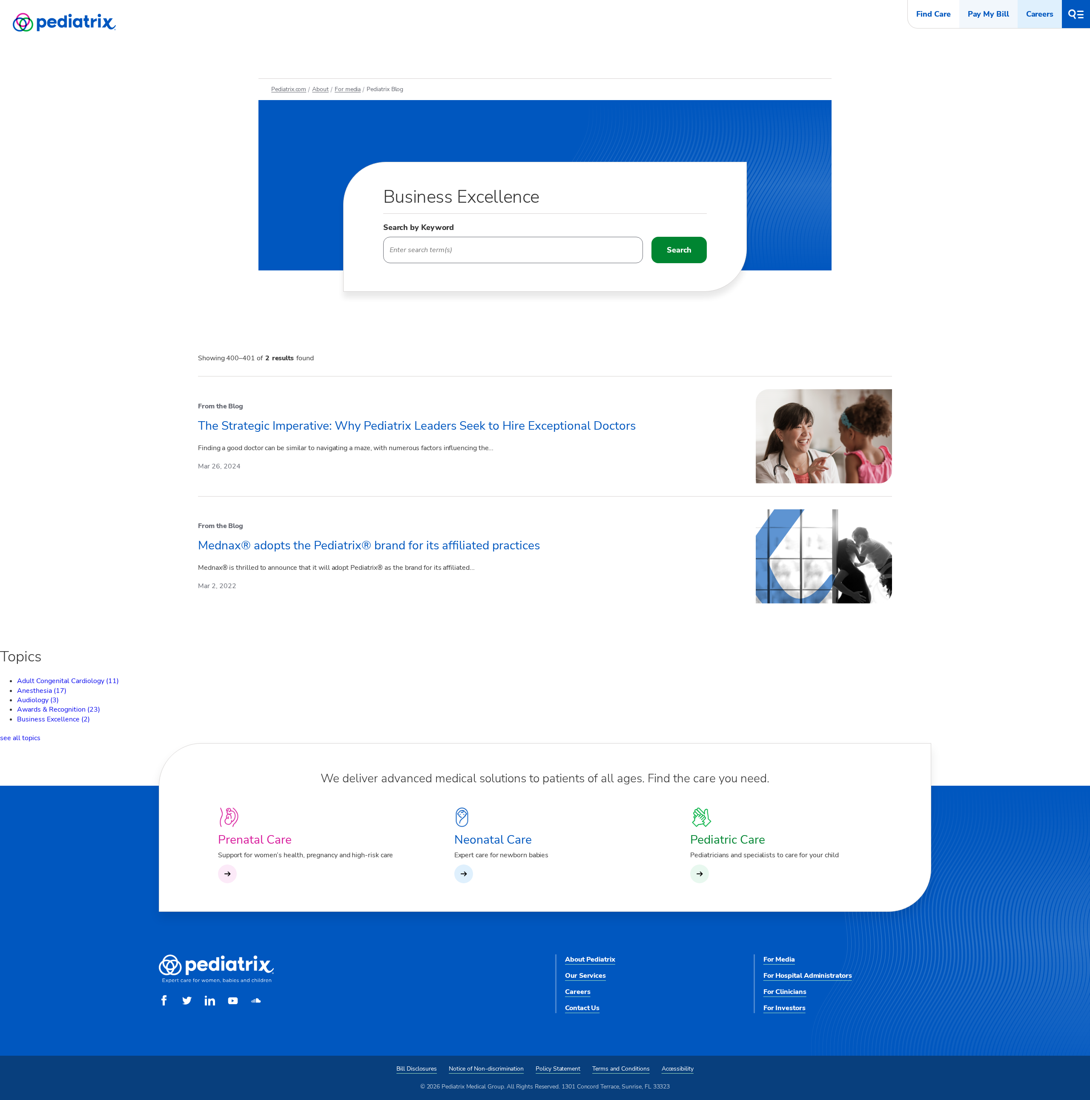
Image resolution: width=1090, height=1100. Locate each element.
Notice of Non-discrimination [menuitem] (486, 1069)
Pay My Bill (988, 14)
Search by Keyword (418, 227)
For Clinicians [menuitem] (784, 992)
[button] (1076, 14)
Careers (1039, 14)
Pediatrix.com (288, 89)
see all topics (20, 738)
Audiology (38, 700)
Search (679, 250)
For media (348, 89)
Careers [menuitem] (577, 992)
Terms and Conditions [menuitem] (621, 1069)
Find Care (933, 14)
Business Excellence (53, 719)
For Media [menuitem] (779, 959)
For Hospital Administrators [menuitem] (807, 975)
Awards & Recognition (58, 709)
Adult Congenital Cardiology (68, 681)
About (320, 89)
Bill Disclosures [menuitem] (416, 1069)
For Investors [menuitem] (784, 1008)
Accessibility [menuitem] (678, 1069)
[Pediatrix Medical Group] (216, 980)
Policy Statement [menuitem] (558, 1069)
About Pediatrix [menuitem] (590, 959)
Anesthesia (41, 690)
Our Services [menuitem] (585, 975)
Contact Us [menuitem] (582, 1008)
